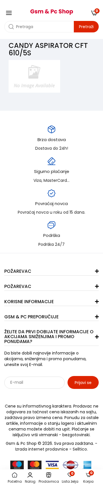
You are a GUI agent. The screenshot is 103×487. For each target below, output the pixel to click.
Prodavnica (49, 481)
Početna (15, 481)
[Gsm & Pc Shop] (51, 10)
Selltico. (80, 449)
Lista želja (70, 478)
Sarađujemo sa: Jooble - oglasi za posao (40, 395)
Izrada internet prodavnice (41, 449)
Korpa (88, 478)
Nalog (30, 481)
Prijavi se (83, 382)
